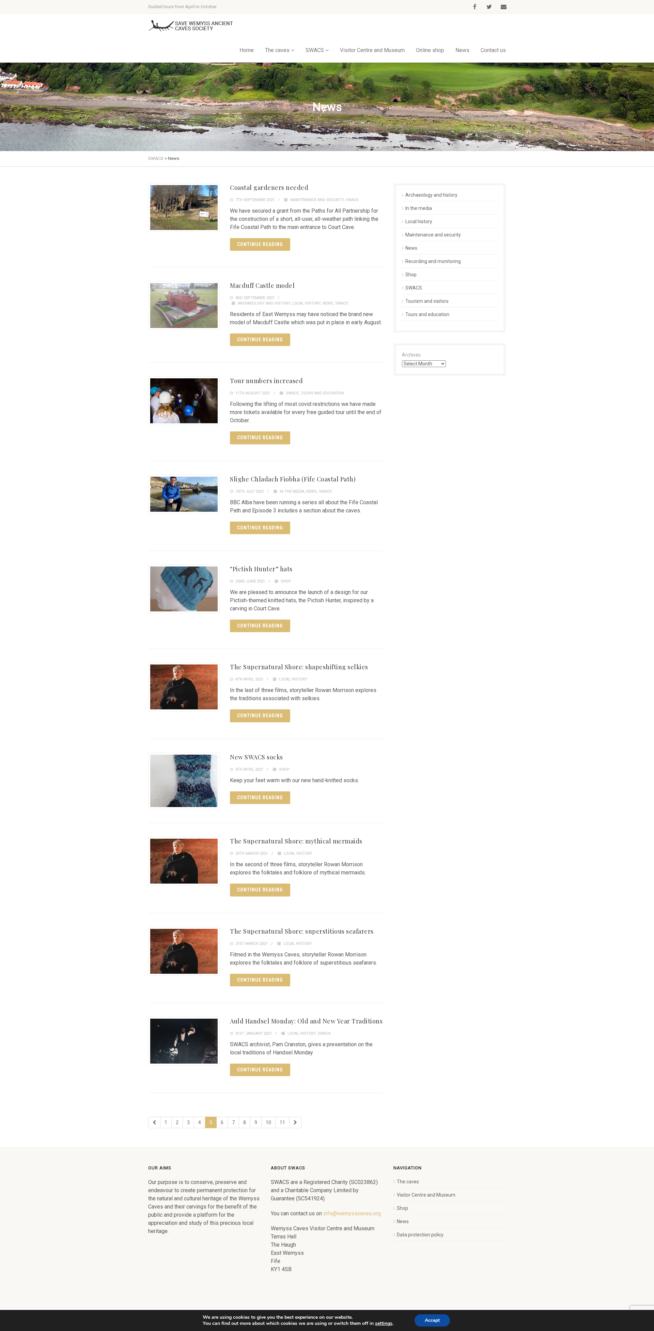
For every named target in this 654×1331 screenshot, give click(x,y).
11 (282, 1122)
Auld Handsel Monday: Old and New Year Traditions (306, 1021)
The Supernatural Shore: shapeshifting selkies (299, 667)
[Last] (295, 1122)
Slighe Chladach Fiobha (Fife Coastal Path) (293, 479)
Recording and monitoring (433, 261)
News (462, 50)
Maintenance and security (317, 200)
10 (268, 1122)
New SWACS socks (256, 757)
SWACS (352, 200)
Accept (432, 1320)
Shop (286, 581)
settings (383, 1323)
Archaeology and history (264, 303)
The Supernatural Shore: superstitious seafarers (302, 931)
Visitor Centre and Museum (372, 50)
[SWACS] (190, 25)
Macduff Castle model (262, 285)
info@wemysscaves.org (352, 1213)
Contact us (493, 50)
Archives (411, 355)
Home (246, 50)
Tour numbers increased (266, 381)
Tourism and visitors (427, 301)
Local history (306, 303)
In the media (292, 491)
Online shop (430, 50)
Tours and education (322, 393)
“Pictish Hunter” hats (261, 569)
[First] (154, 1122)
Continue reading (260, 244)
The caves (408, 1181)
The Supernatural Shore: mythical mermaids (296, 841)
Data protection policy (420, 1234)
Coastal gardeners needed (269, 187)
